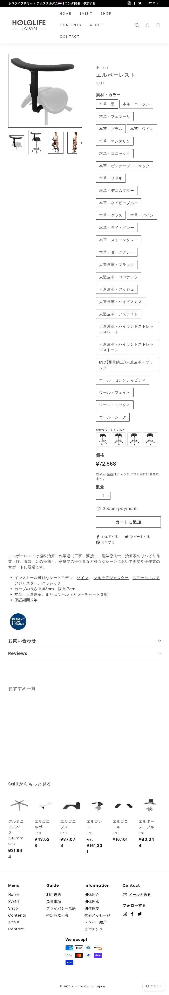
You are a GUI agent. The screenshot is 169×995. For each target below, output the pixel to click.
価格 (100, 455)
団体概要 (91, 908)
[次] (79, 143)
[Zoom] (45, 90)
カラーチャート (86, 594)
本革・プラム (110, 128)
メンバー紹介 (95, 922)
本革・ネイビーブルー (118, 202)
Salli (13, 784)
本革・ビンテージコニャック (124, 165)
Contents (71, 25)
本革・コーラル (136, 104)
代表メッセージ (97, 915)
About (97, 25)
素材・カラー (108, 95)
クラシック (51, 583)
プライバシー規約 (61, 908)
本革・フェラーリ (114, 116)
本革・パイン (142, 215)
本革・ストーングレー (118, 239)
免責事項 (53, 901)
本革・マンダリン (114, 141)
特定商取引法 (57, 915)
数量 (100, 487)
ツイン (82, 577)
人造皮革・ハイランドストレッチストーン (126, 347)
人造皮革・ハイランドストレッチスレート (126, 329)
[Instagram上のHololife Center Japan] (125, 914)
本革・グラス (110, 215)
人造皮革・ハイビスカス (120, 301)
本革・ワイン (142, 128)
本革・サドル (110, 178)
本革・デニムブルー (116, 190)
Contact (70, 36)
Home (66, 13)
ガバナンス (93, 929)
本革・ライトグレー (116, 227)
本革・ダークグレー (116, 252)
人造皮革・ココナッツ (118, 277)
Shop (106, 13)
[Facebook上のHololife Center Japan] (132, 914)
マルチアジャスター (111, 577)
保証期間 (22, 599)
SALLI (101, 83)
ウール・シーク (112, 417)
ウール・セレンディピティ (122, 380)
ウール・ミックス (114, 404)
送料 (110, 474)
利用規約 (53, 894)
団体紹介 (91, 894)
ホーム (101, 67)
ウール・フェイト (114, 392)
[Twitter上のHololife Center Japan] (139, 914)
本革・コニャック (114, 153)
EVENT (86, 13)
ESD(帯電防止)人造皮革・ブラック (126, 365)
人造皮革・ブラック (116, 264)
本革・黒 (107, 104)
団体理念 (91, 901)
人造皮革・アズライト (118, 314)
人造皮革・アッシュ (116, 289)
